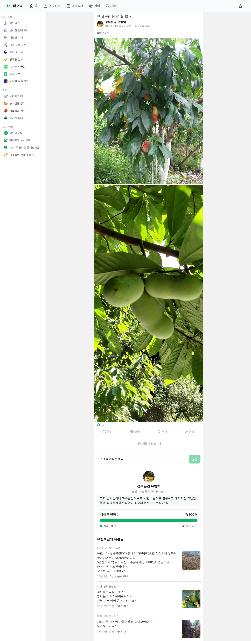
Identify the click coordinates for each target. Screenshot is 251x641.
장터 (97, 5)
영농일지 (77, 5)
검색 (114, 5)
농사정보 (55, 5)
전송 (195, 459)
